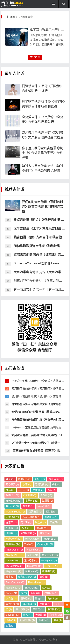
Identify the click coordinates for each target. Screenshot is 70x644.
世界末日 (31, 500)
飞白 (58, 604)
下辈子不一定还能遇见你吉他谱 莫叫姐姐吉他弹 (40, 427)
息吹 (44, 577)
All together (49, 560)
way (46, 587)
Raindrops (13, 587)
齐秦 (11, 620)
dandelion (13, 560)
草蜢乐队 (51, 517)
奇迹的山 (50, 539)
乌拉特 (44, 620)
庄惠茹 (11, 522)
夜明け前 (48, 571)
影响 (39, 598)
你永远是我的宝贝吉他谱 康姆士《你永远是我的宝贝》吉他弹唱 (42, 152)
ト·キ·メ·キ (52, 566)
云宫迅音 (12, 517)
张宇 (27, 484)
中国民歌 (53, 609)
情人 (27, 615)
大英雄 (40, 615)
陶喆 (10, 490)
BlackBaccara (15, 582)
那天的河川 (13, 500)
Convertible (50, 555)
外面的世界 (27, 620)
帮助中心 (18, 639)
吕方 (51, 490)
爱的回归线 (28, 533)
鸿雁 (57, 620)
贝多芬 (27, 528)
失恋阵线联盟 (31, 517)
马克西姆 (44, 506)
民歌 (10, 625)
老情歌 (38, 490)
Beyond (12, 615)
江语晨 (47, 500)
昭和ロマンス (27, 577)
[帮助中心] (67, 617)
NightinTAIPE (15, 555)
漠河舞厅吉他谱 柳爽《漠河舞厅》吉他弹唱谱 (39, 396)
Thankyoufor (14, 549)
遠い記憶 (30, 560)
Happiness (13, 571)
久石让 (46, 495)
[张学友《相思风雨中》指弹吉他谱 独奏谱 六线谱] (16, 37)
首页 (13, 16)
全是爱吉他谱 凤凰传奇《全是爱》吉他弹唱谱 (39, 380)
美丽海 (45, 604)
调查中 (39, 479)
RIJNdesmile (14, 566)
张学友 (56, 615)
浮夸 (10, 479)
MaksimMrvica (15, 511)
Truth (28, 544)
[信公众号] (67, 611)
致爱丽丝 (43, 528)
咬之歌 (40, 522)
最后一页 (12, 506)
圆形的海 (29, 604)
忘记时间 (41, 484)
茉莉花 (38, 609)
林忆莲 (45, 533)
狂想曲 (28, 506)
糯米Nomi (56, 479)
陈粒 (35, 593)
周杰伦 (12, 495)
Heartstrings (36, 582)
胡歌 (56, 484)
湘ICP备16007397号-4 (45, 639)
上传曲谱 (27, 639)
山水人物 (53, 598)
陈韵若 (11, 533)
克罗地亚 (35, 511)
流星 (10, 577)
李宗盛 (12, 528)
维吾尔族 (22, 609)
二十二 (23, 490)
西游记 (51, 511)
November (34, 549)
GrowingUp (45, 544)
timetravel (34, 566)
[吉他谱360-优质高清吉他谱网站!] (14, 4)
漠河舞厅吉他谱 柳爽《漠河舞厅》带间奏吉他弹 (40, 388)
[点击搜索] (67, 605)
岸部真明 (13, 544)
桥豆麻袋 (51, 593)
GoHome (31, 571)
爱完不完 (12, 604)
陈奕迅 (24, 479)
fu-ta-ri (33, 555)
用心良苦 (12, 484)
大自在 (11, 598)
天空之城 (32, 539)
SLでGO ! (31, 587)
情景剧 (26, 598)
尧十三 (26, 522)
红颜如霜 (29, 495)
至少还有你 (13, 539)
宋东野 (55, 522)
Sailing (11, 593)
